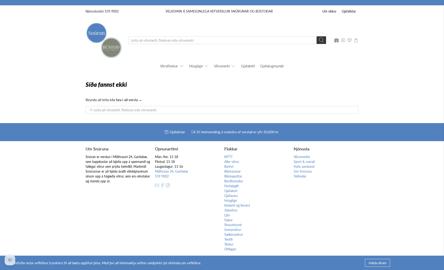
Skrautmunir (233, 225)
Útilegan (230, 249)
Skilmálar (300, 176)
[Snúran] (104, 40)
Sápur (228, 220)
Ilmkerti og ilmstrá (237, 205)
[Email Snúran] (157, 186)
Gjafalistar (349, 11)
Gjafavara (231, 196)
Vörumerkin (302, 157)
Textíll (228, 239)
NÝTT (228, 157)
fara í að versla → (129, 100)
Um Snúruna (303, 171)
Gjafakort (230, 191)
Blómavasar (232, 171)
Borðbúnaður (233, 181)
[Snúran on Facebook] (162, 186)
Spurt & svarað (304, 162)
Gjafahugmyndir (272, 66)
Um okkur (329, 11)
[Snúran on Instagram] (168, 186)
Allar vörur (231, 162)
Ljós (227, 215)
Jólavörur (230, 210)
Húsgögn (196, 66)
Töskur (229, 244)
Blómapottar (233, 176)
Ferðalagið (231, 186)
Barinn (229, 166)
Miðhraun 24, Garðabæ (171, 171)
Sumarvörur (232, 230)
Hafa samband (304, 166)
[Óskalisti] (350, 40)
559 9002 (162, 176)
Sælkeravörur (233, 234)
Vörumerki (222, 66)
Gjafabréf (248, 66)
